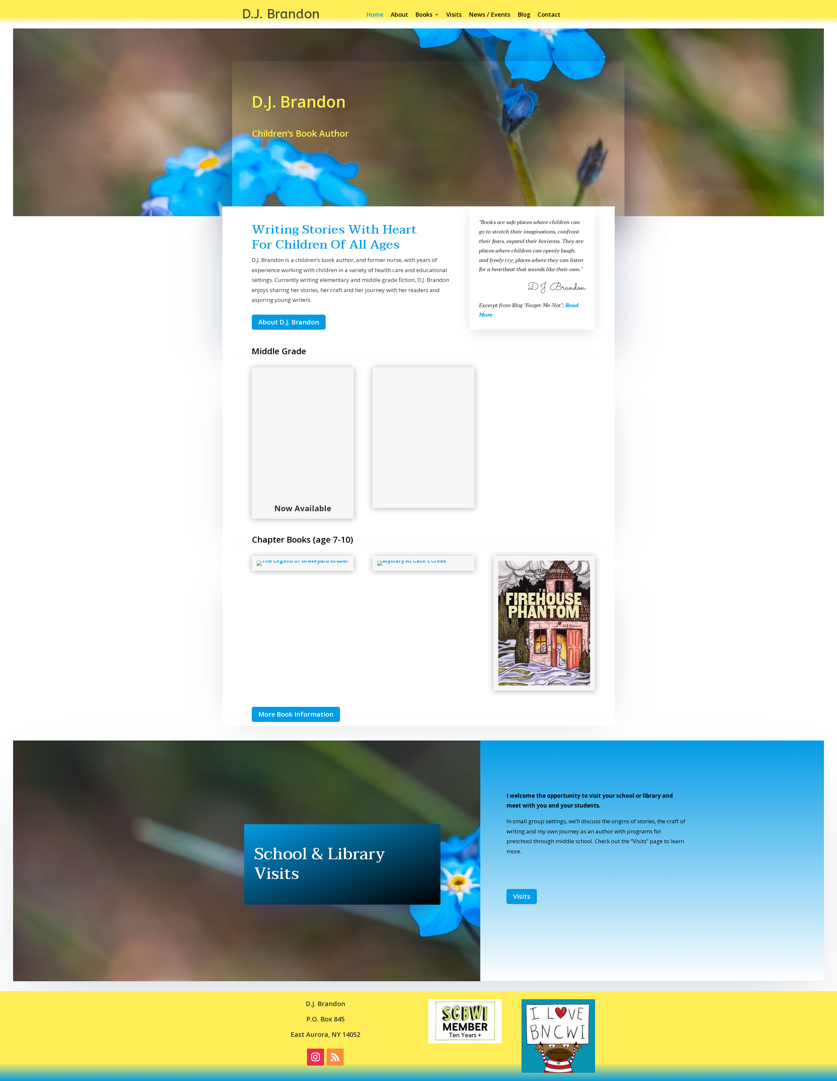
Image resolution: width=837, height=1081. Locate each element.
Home (375, 15)
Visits (454, 15)
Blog (524, 15)
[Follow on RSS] (335, 1057)
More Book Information (295, 714)
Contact (549, 15)
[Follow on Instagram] (315, 1057)
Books (424, 15)
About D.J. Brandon (288, 322)
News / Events (489, 15)
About (399, 15)
